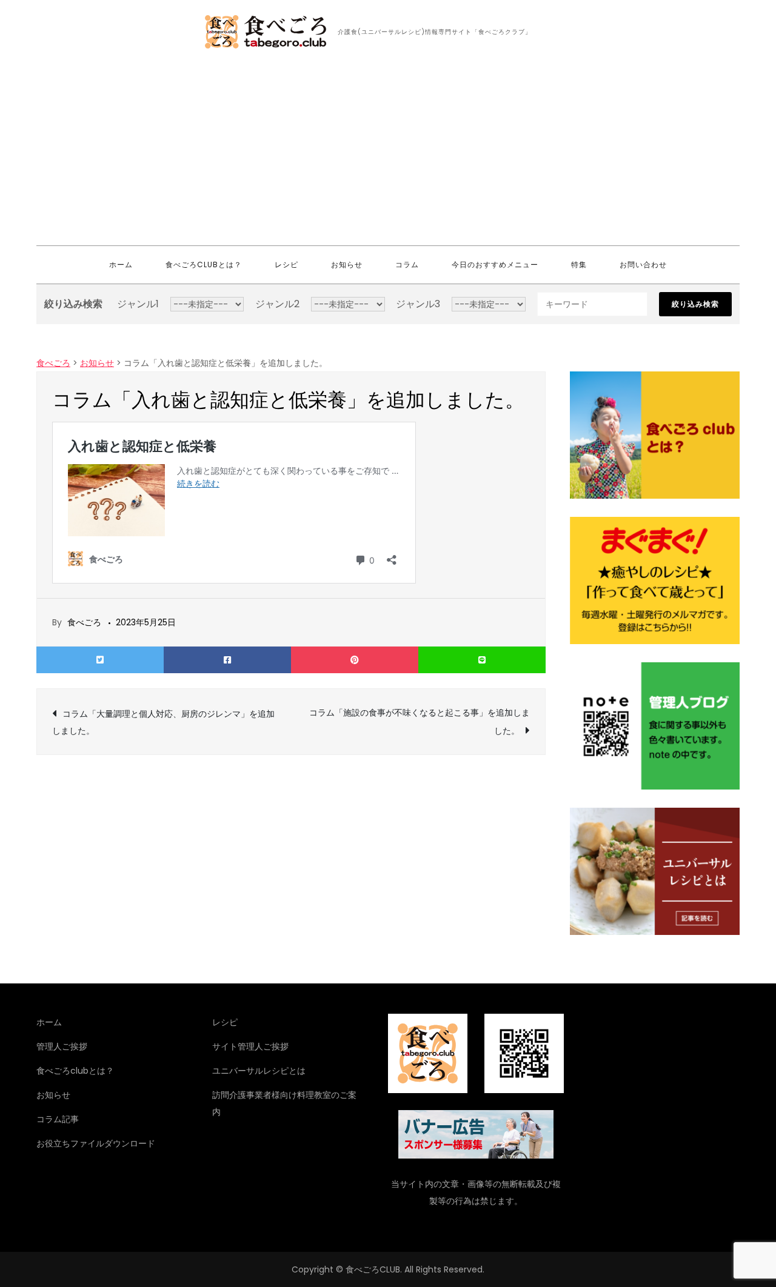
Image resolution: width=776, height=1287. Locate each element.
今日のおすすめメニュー (495, 264)
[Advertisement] (388, 154)
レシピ (286, 264)
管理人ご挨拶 (61, 1046)
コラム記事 (57, 1119)
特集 (579, 264)
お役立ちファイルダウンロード (95, 1143)
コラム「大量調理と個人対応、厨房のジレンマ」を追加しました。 (163, 722)
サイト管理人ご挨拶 (250, 1046)
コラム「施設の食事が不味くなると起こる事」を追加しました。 (419, 722)
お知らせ (347, 264)
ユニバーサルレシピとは (259, 1071)
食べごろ (84, 622)
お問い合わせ (643, 264)
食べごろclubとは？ (204, 264)
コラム (407, 264)
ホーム (121, 264)
